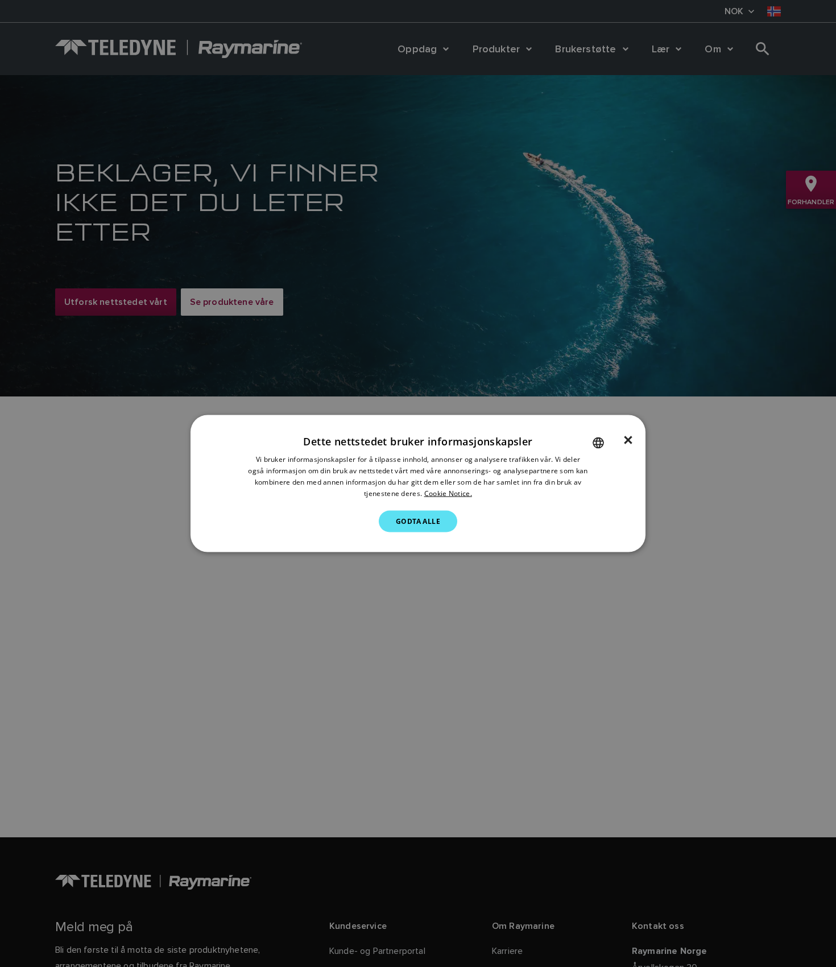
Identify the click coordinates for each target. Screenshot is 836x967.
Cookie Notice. (448, 493)
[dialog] (418, 483)
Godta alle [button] (418, 521)
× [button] (628, 440)
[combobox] (598, 443)
